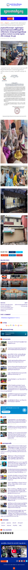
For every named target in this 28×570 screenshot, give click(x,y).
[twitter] (26, 561)
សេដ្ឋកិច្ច (20, 525)
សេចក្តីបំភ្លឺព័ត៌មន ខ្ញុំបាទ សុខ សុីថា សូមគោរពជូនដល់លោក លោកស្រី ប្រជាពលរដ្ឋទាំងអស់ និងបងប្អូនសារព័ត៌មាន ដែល (17, 427)
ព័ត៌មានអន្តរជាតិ (20, 523)
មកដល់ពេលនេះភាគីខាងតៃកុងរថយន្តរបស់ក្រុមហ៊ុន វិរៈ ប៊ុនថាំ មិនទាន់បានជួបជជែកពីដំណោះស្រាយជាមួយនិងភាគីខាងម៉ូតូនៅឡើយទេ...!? (13, 283)
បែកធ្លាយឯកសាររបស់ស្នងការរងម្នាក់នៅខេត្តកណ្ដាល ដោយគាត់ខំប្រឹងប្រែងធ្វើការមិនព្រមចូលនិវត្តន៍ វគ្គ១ (17, 348)
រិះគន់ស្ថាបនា (3, 525)
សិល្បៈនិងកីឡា (15, 525)
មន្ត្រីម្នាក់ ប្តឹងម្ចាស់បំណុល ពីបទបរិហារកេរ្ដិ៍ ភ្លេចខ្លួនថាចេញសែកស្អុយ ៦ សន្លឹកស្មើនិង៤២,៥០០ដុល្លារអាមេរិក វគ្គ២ (14, 296)
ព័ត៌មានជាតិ (14, 523)
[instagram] (22, 561)
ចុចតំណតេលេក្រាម (5, 412)
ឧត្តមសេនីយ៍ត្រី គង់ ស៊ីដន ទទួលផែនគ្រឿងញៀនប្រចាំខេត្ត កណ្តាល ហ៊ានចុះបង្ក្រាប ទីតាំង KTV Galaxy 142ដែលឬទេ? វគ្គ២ (17, 356)
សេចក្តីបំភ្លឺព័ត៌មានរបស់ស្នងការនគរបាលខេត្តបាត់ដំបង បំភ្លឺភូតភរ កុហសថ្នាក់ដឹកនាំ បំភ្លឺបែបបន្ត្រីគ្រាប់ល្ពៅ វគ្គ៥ (17, 395)
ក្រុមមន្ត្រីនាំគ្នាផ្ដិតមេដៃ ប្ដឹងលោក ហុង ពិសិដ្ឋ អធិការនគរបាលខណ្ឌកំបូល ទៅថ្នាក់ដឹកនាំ (17, 400)
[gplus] (19, 561)
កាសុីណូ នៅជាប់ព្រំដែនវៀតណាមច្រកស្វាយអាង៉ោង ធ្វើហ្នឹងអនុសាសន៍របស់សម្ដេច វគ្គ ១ (17, 373)
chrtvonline (13, 564)
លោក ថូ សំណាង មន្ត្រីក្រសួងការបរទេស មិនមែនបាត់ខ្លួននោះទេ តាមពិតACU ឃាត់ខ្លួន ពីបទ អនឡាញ (13, 270)
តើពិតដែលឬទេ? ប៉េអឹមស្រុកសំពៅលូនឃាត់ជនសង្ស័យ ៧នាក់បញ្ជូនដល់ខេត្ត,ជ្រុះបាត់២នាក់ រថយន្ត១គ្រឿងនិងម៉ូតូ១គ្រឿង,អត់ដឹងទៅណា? (16, 457)
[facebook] (17, 561)
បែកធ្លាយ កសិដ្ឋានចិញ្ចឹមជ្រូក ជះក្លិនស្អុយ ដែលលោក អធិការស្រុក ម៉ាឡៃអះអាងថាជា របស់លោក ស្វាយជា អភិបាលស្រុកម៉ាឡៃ (17, 484)
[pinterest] (24, 561)
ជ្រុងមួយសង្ (3, 523)
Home (2, 19)
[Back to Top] (14, 568)
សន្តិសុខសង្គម (9, 525)
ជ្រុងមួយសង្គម (7, 23)
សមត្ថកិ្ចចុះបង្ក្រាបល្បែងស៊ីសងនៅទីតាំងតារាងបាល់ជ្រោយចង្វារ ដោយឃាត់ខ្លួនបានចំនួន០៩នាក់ (17, 361)
